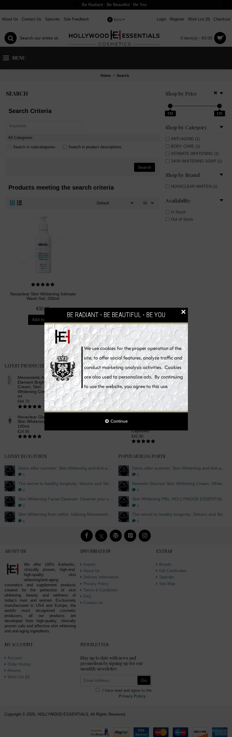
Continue (119, 421)
